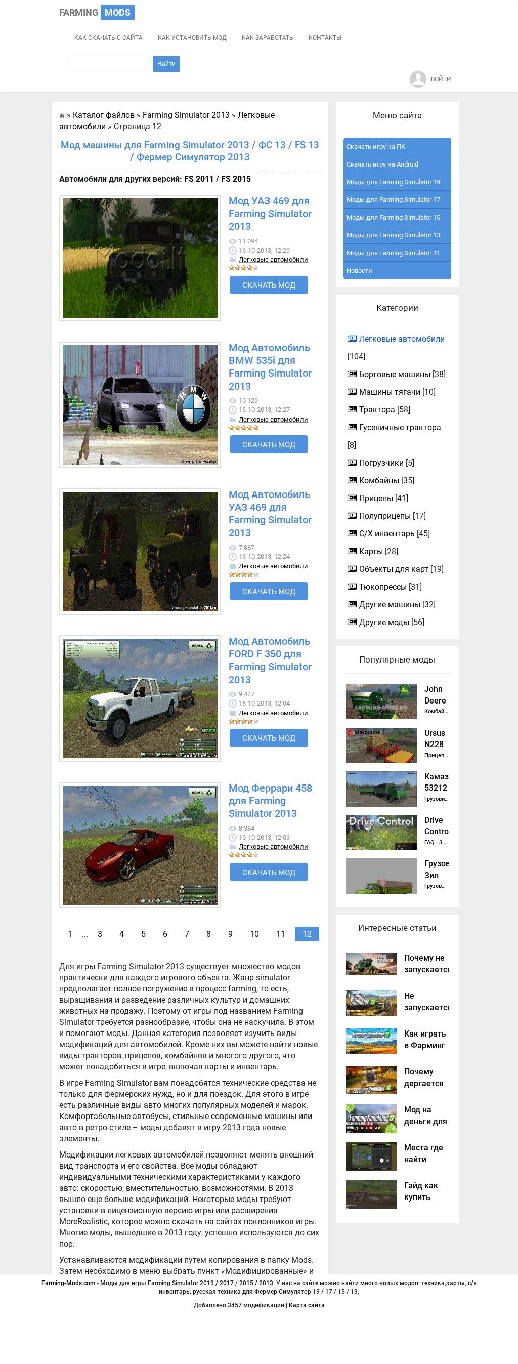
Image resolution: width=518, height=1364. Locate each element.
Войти (441, 79)
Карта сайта (307, 1305)
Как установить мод (192, 38)
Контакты (325, 38)
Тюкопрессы (383, 587)
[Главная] (62, 115)
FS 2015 (236, 179)
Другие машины (389, 604)
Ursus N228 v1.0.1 (435, 744)
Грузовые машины (448, 886)
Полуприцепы (385, 516)
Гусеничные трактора (400, 427)
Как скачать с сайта (108, 38)
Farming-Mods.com (68, 1283)
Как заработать (267, 38)
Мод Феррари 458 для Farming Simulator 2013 (270, 801)
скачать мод (268, 285)
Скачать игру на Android (382, 164)
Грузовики (437, 799)
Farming (95, 12)
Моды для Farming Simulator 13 (393, 235)
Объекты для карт (393, 569)
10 (254, 934)
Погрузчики (381, 463)
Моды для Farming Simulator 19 (393, 182)
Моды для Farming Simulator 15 (393, 217)
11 (280, 934)
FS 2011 (199, 179)
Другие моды (384, 622)
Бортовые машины (394, 374)
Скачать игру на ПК (376, 146)
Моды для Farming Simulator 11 (393, 253)
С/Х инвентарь (387, 534)
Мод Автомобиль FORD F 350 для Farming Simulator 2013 (270, 661)
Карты (371, 551)
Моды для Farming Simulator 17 (393, 199)
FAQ (429, 842)
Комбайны (379, 480)
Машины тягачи (389, 392)
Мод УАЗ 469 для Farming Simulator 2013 (270, 214)
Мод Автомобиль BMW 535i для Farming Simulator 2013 (270, 367)
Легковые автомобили (273, 259)
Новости (359, 270)
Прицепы (376, 498)
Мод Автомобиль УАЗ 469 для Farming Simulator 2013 (270, 514)
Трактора (377, 410)
